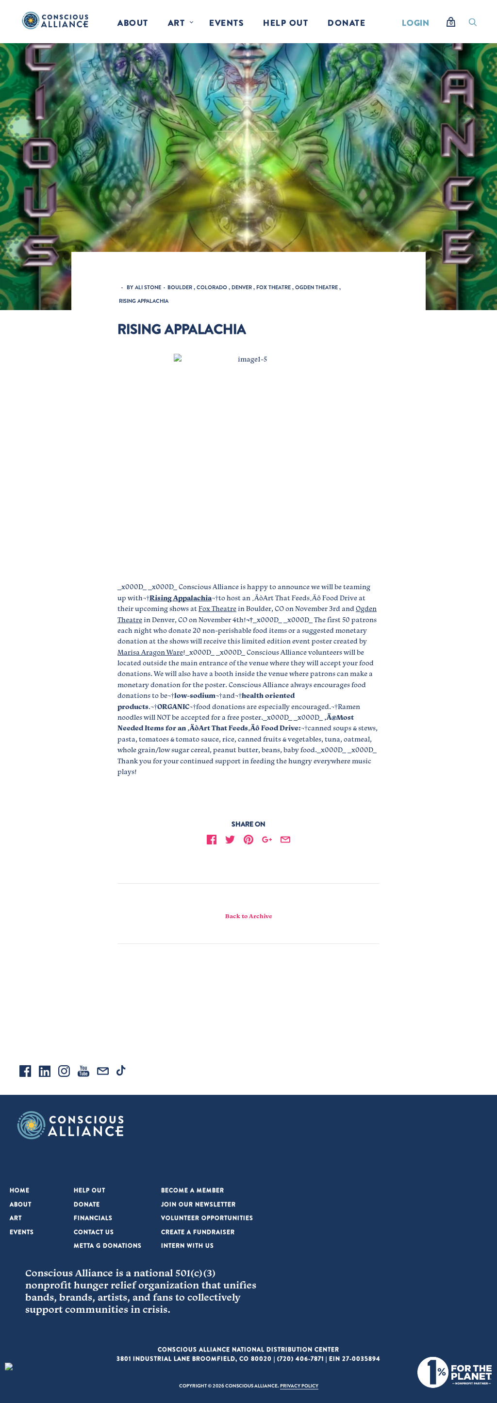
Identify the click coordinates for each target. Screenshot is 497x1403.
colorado (212, 287)
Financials (93, 1218)
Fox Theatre (217, 608)
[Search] (473, 25)
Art (176, 22)
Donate (346, 22)
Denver (242, 287)
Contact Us (94, 1232)
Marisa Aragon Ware (150, 652)
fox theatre (273, 287)
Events (226, 22)
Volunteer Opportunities (207, 1218)
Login (416, 22)
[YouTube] (83, 1072)
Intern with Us (187, 1245)
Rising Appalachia (143, 301)
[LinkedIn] (44, 1072)
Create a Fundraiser (198, 1232)
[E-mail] (103, 1072)
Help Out (285, 22)
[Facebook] (25, 1072)
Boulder (179, 287)
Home (20, 1190)
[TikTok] (122, 1072)
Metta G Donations (108, 1245)
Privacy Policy (299, 1385)
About (133, 22)
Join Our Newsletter (198, 1204)
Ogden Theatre (316, 287)
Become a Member (192, 1190)
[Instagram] (64, 1072)
